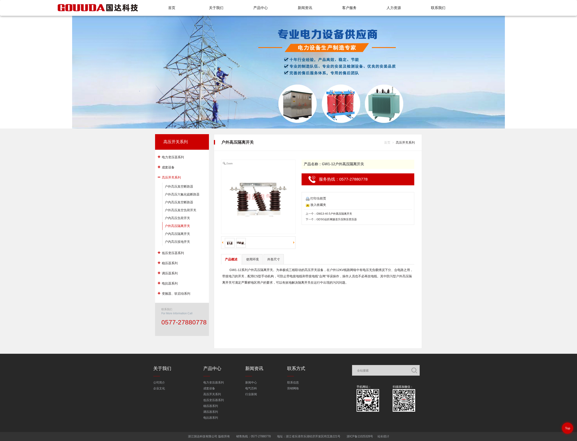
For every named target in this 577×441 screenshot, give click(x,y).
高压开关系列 (175, 142)
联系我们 (438, 8)
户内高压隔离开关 (177, 234)
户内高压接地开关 (177, 241)
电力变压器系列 (213, 382)
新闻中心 (251, 382)
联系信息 (293, 382)
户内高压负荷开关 (177, 218)
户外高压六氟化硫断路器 (182, 194)
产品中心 (260, 8)
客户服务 (349, 8)
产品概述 (231, 259)
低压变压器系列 (213, 400)
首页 (171, 8)
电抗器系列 (210, 417)
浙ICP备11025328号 (360, 436)
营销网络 (293, 388)
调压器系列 (210, 411)
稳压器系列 (210, 406)
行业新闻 (251, 394)
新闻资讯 (305, 8)
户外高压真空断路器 (179, 186)
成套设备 (209, 388)
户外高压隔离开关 (177, 226)
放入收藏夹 (318, 205)
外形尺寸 (273, 259)
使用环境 (252, 259)
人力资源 (394, 8)
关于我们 (216, 8)
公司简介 (159, 382)
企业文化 (159, 388)
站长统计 (383, 436)
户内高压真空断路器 (179, 202)
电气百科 (251, 388)
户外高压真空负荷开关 (180, 210)
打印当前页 (318, 198)
